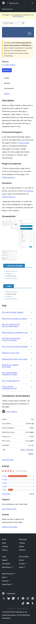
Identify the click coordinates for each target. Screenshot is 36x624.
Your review (6, 494)
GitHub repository (8, 177)
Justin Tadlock (9, 65)
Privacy (5, 550)
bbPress (6, 581)
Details (6, 78)
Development (9, 88)
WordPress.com (9, 574)
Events (21, 560)
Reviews (7, 83)
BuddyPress (7, 584)
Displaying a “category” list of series (10, 366)
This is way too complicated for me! (9, 387)
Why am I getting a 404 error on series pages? (11, 325)
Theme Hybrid (23, 143)
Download (6, 70)
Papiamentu (11, 593)
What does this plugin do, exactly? (14, 319)
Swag (22, 567)
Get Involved (24, 557)
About (4, 539)
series (23, 450)
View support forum (9, 509)
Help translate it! (18, 16)
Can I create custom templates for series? (9, 373)
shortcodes (29, 450)
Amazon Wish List (8, 197)
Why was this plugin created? (13, 312)
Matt (5, 577)
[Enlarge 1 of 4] (15, 222)
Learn (4, 557)
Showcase (23, 539)
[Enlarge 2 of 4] (31, 222)
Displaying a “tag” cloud (10, 353)
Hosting (5, 546)
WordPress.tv (8, 567)
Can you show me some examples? (15, 346)
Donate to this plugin (9, 527)
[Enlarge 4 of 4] (31, 264)
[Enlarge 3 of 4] (15, 253)
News (4, 543)
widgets (30, 454)
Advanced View (8, 460)
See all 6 (31, 445)
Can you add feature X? (11, 381)
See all (31, 494)
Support (7, 94)
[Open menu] (33, 3)
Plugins (21, 546)
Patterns (22, 550)
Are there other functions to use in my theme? (11, 339)
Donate (22, 564)
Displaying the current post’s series (14, 359)
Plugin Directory (7, 9)
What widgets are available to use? (15, 333)
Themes (22, 543)
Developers (6, 564)
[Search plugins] (23, 23)
